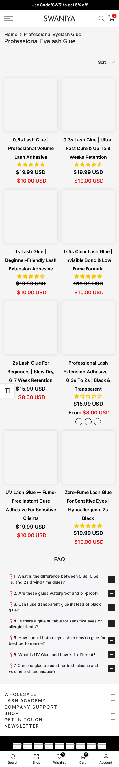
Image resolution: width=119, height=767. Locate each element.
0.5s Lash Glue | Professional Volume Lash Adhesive (31, 148)
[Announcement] (59, 4)
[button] (31, 164)
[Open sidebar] (7, 391)
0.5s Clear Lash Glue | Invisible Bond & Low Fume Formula (88, 260)
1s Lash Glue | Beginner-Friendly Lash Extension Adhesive (31, 260)
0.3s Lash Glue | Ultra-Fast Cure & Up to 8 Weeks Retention (88, 148)
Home (10, 34)
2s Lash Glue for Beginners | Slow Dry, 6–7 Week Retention (31, 371)
